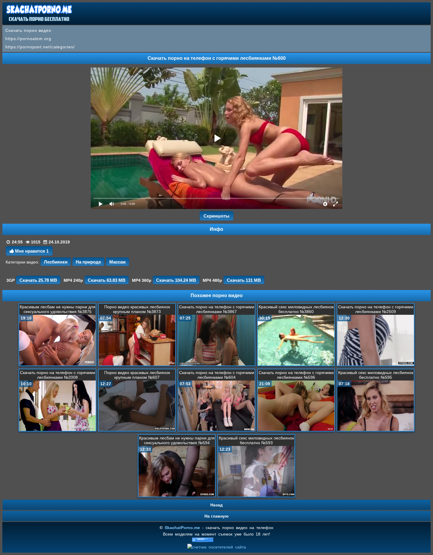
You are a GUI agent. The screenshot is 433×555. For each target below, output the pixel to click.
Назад (216, 505)
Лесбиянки (55, 261)
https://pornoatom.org (28, 38)
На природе (88, 261)
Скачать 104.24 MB (176, 280)
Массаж (117, 261)
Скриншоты (216, 215)
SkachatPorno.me (182, 527)
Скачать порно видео (28, 30)
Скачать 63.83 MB (106, 280)
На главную (216, 516)
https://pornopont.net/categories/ (40, 47)
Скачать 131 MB (244, 280)
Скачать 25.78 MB (38, 280)
